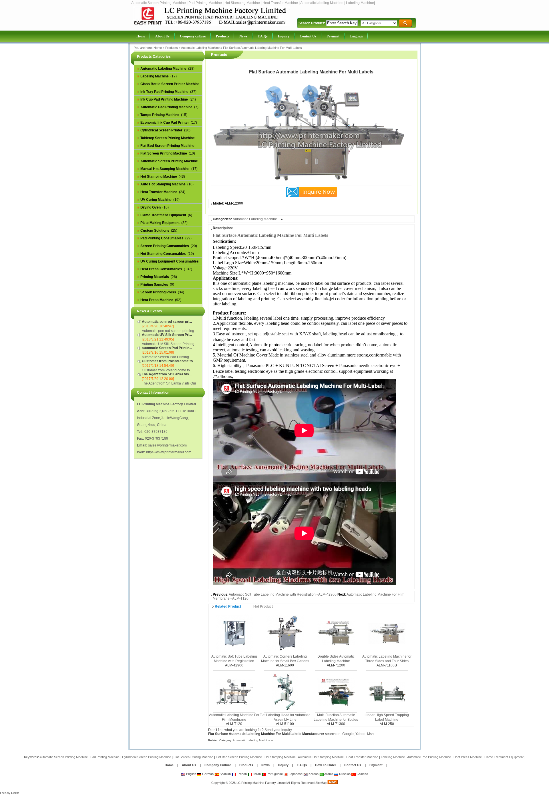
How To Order (325, 765)
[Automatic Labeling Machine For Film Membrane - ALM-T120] (234, 691)
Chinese (362, 774)
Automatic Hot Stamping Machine (321, 757)
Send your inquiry (278, 730)
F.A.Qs (302, 765)
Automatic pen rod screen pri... (167, 322)
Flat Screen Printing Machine (193, 757)
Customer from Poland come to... (168, 361)
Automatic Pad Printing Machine (429, 757)
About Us (189, 765)
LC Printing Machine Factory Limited (261, 782)
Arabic (328, 774)
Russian (344, 774)
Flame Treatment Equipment (504, 757)
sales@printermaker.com (167, 445)
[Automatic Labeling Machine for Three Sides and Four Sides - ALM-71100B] (386, 633)
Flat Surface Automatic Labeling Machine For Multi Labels (262, 47)
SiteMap (321, 782)
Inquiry (283, 765)
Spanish (225, 774)
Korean (313, 774)
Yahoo (360, 734)
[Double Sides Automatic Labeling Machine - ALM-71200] (336, 633)
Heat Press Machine (467, 757)
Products (171, 47)
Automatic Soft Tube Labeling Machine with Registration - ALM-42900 (283, 594)
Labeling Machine (393, 757)
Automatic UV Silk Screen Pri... (167, 335)
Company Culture (217, 765)
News (265, 765)
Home (158, 47)
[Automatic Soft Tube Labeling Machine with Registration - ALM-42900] (234, 633)
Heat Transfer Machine (362, 757)
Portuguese (274, 774)
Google (348, 734)
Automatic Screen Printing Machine (63, 757)
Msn (370, 734)
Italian (256, 774)
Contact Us (352, 765)
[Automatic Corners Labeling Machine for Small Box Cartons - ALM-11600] (285, 633)
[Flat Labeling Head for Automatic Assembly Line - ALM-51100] (285, 691)
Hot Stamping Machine (280, 757)
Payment (376, 765)
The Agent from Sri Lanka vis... (167, 374)
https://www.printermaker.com (168, 452)
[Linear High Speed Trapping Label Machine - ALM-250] (386, 691)
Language (356, 36)
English (190, 774)
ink (325, 298)
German (207, 774)
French (241, 774)
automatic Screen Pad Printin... (167, 348)
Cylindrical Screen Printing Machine (146, 757)
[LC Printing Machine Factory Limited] (211, 25)
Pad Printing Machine (105, 757)
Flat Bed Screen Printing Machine (239, 757)
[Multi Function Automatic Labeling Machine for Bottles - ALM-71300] (336, 691)
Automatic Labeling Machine (200, 47)
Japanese (295, 774)
